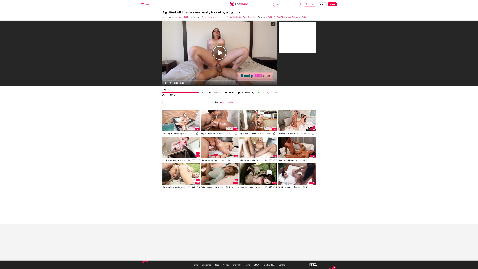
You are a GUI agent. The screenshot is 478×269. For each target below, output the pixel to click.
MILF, (225, 17)
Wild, (270, 17)
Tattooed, (296, 17)
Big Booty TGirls (182, 17)
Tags (217, 265)
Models (226, 265)
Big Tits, (218, 17)
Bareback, (234, 17)
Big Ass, (210, 17)
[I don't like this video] (269, 93)
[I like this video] (259, 93)
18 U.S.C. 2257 (269, 265)
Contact (282, 265)
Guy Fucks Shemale (247, 17)
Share (231, 93)
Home (195, 265)
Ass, (265, 17)
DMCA (256, 265)
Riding (304, 17)
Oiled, (288, 17)
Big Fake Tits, (279, 17)
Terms (247, 265)
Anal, (204, 17)
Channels (237, 265)
